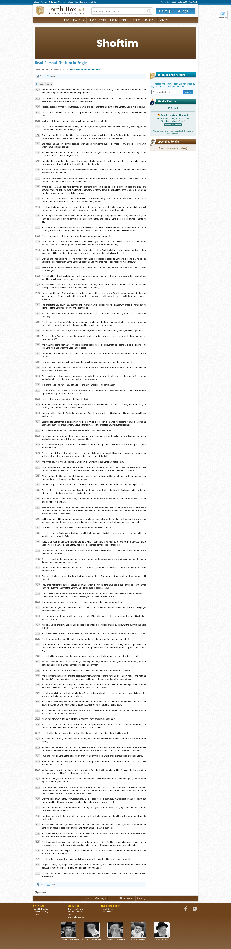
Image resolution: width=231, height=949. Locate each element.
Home (37, 69)
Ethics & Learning (97, 20)
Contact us (222, 18)
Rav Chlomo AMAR (138, 940)
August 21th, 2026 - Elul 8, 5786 (174, 2)
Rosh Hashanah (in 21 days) (173, 148)
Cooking (141, 898)
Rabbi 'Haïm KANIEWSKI (92, 940)
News (66, 20)
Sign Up (166, 11)
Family (113, 20)
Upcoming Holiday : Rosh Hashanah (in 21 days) (78, 2)
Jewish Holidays (41, 912)
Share (52, 76)
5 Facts (112, 898)
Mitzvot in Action (126, 898)
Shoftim (66, 69)
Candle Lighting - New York (174, 115)
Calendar (136, 20)
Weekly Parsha (167, 101)
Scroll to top (43, 893)
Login (185, 11)
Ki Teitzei (173, 108)
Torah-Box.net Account (171, 75)
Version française (76, 917)
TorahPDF (150, 20)
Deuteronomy (55, 69)
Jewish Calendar (75, 909)
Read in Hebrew (45, 84)
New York (193, 2)
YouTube (194, 908)
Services (163, 20)
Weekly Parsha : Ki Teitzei (45, 2)
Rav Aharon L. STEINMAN (68, 940)
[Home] (60, 10)
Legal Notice (107, 909)
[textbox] (122, 10)
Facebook (185, 908)
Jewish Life (79, 20)
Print (42, 76)
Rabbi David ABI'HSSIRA (115, 940)
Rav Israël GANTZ (161, 940)
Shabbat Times (75, 912)
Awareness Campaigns (96, 898)
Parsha (124, 20)
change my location (173, 125)
